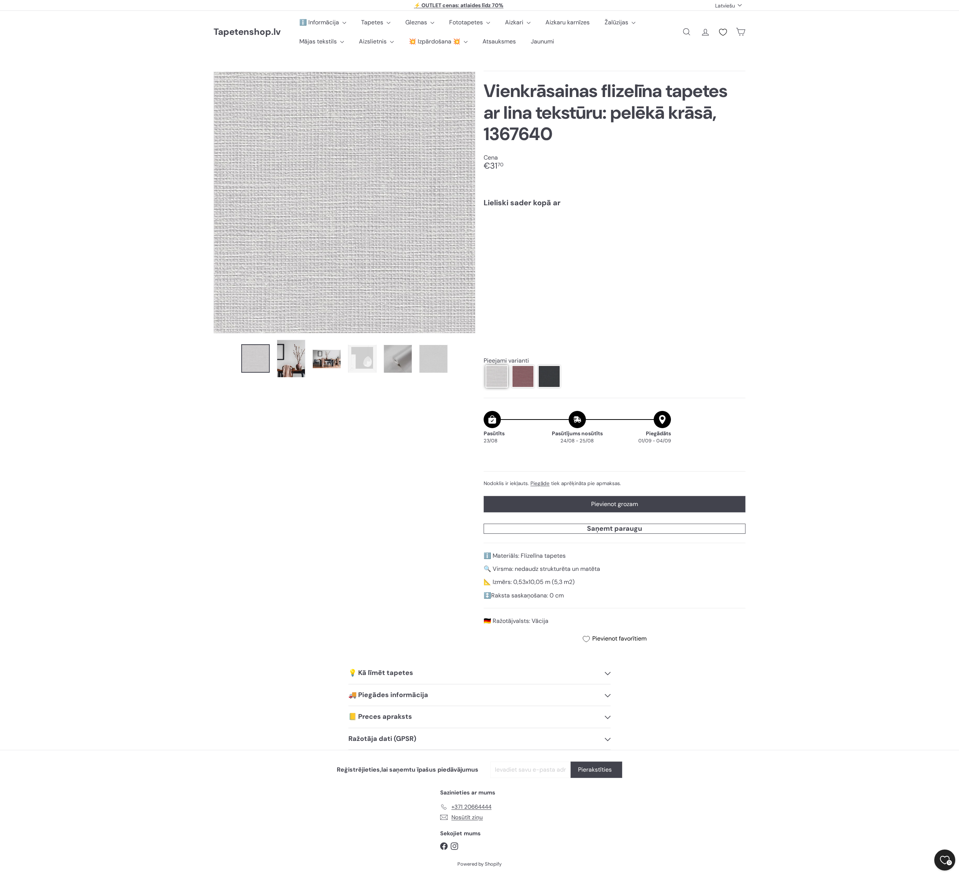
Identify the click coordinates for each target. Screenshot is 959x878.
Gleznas (417, 22)
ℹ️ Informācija (320, 22)
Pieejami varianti (506, 360)
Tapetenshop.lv (247, 32)
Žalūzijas (617, 22)
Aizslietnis (373, 41)
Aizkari (515, 22)
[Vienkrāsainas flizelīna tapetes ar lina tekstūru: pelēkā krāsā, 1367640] (614, 239)
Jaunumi (542, 41)
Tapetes (373, 22)
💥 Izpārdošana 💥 (435, 41)
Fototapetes (466, 22)
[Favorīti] (723, 32)
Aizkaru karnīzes (567, 22)
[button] (496, 376)
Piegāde (540, 483)
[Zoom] (344, 202)
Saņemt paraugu (614, 528)
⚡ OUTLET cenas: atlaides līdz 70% (458, 5)
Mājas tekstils (318, 41)
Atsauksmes (499, 41)
